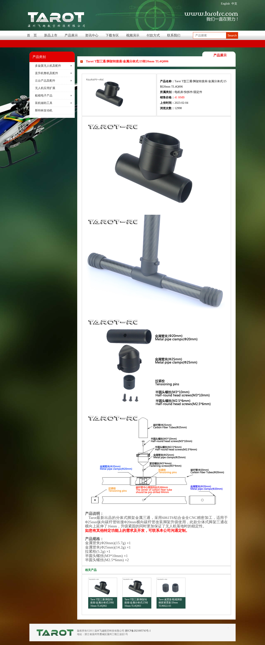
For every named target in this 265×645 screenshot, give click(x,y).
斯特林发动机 (43, 110)
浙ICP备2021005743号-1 (138, 630)
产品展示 (71, 35)
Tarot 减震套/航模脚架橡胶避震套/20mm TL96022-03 (170, 602)
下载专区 (112, 35)
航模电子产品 (43, 95)
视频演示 (132, 35)
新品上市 (50, 35)
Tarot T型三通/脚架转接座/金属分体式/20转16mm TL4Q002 (102, 602)
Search (232, 35)
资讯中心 (91, 35)
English (225, 3)
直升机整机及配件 (46, 73)
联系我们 (173, 35)
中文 (234, 3)
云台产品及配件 (45, 80)
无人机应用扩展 (45, 88)
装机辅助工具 (43, 103)
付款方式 (153, 35)
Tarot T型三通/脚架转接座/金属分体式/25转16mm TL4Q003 (136, 602)
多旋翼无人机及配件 (48, 65)
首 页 (32, 35)
